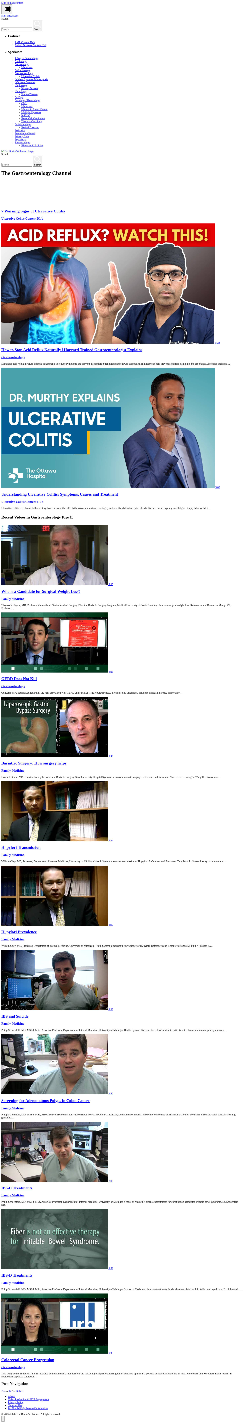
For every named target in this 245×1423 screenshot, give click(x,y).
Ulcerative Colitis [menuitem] (30, 76)
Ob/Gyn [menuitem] (19, 97)
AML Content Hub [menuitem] (25, 42)
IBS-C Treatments (16, 1188)
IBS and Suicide (14, 1016)
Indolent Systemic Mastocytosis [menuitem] (31, 79)
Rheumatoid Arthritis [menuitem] (32, 145)
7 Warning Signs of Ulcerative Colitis (33, 211)
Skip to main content (12, 2)
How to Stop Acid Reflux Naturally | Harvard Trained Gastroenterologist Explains (71, 350)
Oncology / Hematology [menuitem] (27, 100)
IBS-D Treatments (16, 1275)
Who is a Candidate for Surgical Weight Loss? (40, 591)
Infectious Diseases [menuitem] (25, 82)
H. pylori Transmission (20, 847)
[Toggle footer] (3, 1419)
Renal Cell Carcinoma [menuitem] (33, 118)
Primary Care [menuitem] (22, 136)
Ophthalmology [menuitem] (23, 124)
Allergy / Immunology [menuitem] (26, 58)
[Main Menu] (6, 9)
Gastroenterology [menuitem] (24, 73)
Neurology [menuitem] (20, 91)
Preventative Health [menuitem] (25, 133)
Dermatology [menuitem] (21, 64)
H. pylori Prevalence (19, 932)
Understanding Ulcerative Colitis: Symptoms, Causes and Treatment (59, 494)
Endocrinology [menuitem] (22, 70)
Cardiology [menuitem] (20, 61)
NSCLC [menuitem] (25, 115)
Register (13, 15)
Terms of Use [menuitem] (15, 1405)
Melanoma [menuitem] (26, 67)
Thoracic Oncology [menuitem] (31, 121)
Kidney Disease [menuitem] (29, 88)
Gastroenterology (13, 357)
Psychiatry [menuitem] (20, 139)
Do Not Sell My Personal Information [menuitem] (28, 1408)
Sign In (5, 15)
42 (16, 1390)
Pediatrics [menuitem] (20, 130)
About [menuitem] (11, 1396)
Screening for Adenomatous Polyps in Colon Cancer (45, 1100)
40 (10, 1390)
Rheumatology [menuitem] (22, 142)
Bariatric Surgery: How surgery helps (33, 763)
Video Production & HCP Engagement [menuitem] (28, 1399)
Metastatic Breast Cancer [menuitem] (34, 109)
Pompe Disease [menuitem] (29, 94)
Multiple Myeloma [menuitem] (31, 112)
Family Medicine (12, 599)
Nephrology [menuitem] (21, 85)
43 (20, 1390)
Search (4, 18)
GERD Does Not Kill (19, 679)
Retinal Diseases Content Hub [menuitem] (30, 45)
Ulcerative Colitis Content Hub (22, 218)
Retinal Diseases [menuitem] (30, 127)
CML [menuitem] (24, 103)
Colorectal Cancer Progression (27, 1360)
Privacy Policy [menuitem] (15, 1402)
